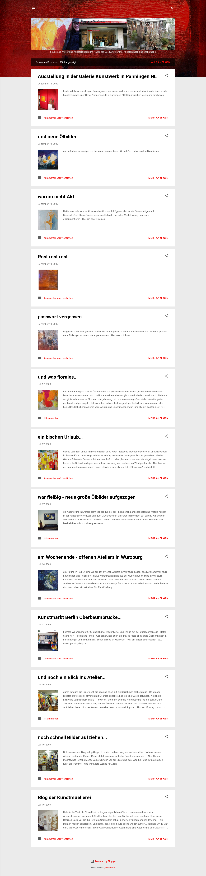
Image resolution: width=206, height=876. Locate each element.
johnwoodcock (109, 868)
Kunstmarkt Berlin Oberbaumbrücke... (80, 617)
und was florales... (58, 377)
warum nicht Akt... (58, 196)
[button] (166, 76)
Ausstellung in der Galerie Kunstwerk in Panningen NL (97, 76)
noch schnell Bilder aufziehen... (72, 737)
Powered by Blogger (105, 861)
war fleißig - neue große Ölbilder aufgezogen (87, 497)
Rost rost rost (53, 256)
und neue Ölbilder (57, 136)
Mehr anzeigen (158, 117)
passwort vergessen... (62, 317)
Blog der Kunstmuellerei (64, 797)
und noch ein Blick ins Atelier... (71, 677)
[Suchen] (173, 9)
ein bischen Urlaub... (60, 437)
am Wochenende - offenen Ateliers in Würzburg (90, 557)
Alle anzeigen (160, 62)
